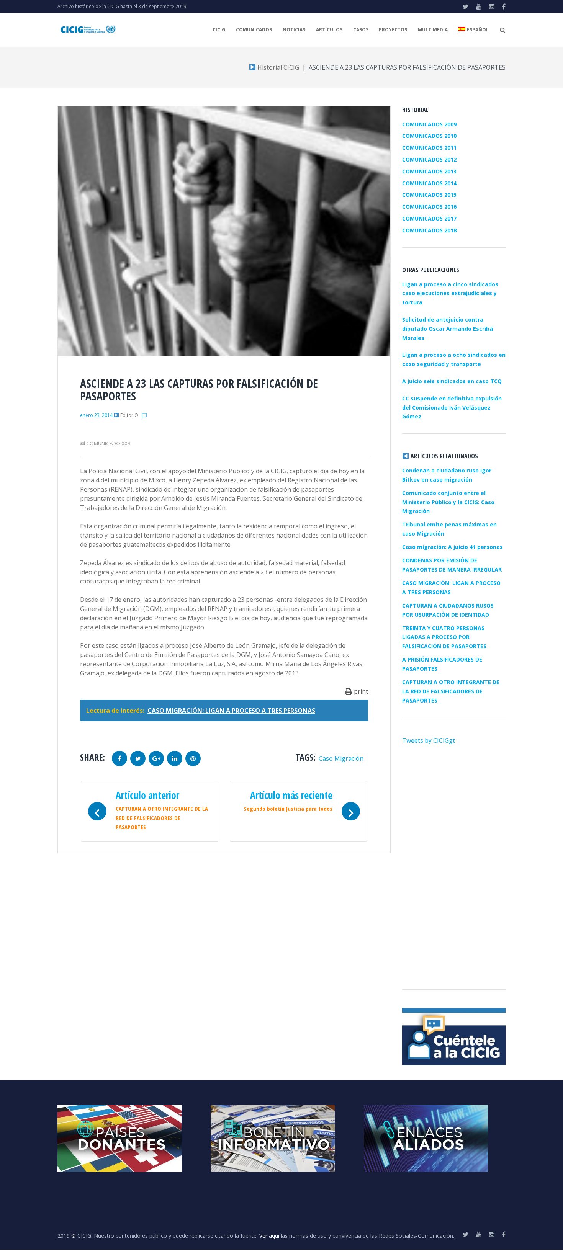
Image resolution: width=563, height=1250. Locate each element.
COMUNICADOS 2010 (429, 135)
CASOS (360, 29)
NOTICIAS (294, 29)
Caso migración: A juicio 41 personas (452, 547)
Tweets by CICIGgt (428, 740)
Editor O (129, 415)
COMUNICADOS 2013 (429, 171)
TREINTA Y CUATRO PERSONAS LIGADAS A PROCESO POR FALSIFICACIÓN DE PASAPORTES (444, 637)
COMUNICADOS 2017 (429, 218)
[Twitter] (465, 6)
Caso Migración (341, 758)
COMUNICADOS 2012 (429, 159)
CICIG (219, 29)
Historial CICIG (277, 67)
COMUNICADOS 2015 (429, 194)
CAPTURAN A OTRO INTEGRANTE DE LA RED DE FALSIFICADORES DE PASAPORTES (450, 691)
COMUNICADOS (254, 29)
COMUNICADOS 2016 (429, 206)
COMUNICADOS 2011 (429, 147)
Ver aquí (269, 1235)
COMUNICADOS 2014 (429, 183)
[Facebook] (504, 6)
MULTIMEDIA (433, 29)
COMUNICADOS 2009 (429, 124)
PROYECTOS (393, 29)
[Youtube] (478, 6)
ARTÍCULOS (329, 29)
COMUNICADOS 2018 (429, 230)
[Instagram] (491, 6)
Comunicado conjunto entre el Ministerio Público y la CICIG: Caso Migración (448, 502)
